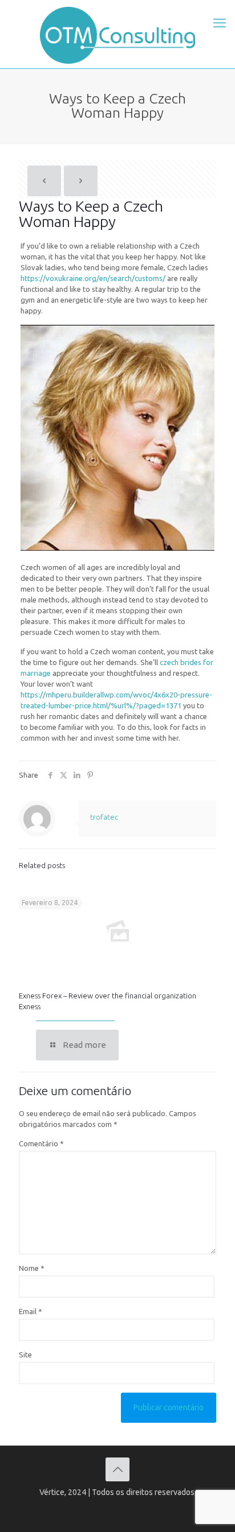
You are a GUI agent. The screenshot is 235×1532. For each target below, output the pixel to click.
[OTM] (117, 34)
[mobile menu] (219, 22)
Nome (31, 1268)
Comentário (41, 1143)
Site (25, 1354)
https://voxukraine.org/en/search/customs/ (93, 278)
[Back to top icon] (117, 1469)
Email (30, 1311)
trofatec (104, 817)
